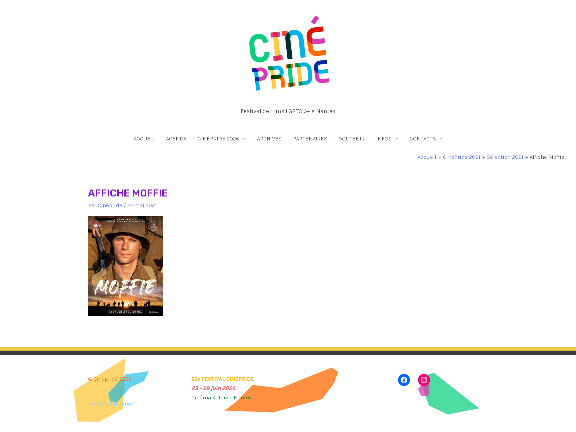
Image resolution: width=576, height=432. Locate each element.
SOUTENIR (352, 138)
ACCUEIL (144, 138)
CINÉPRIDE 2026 (218, 138)
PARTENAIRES (310, 138)
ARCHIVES (269, 138)
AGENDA (176, 138)
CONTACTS (423, 138)
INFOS (384, 138)
